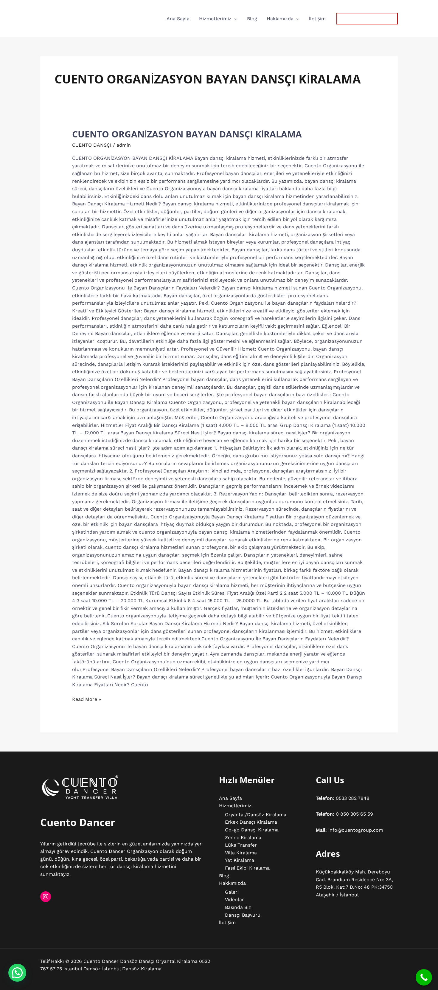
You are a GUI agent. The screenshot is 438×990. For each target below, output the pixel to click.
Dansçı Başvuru (242, 915)
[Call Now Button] (424, 977)
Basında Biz (238, 907)
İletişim (317, 18)
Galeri (232, 892)
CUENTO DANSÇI (91, 145)
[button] (367, 18)
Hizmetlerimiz (215, 18)
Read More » (86, 698)
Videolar (234, 899)
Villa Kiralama (241, 853)
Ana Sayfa (178, 18)
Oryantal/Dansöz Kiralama (255, 814)
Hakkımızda (280, 18)
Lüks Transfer (241, 845)
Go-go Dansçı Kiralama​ (252, 830)
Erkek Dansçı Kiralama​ (251, 822)
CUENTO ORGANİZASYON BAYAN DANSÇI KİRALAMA (187, 134)
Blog (252, 18)
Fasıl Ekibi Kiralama (247, 868)
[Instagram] (45, 896)
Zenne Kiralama (243, 837)
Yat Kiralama (239, 860)
